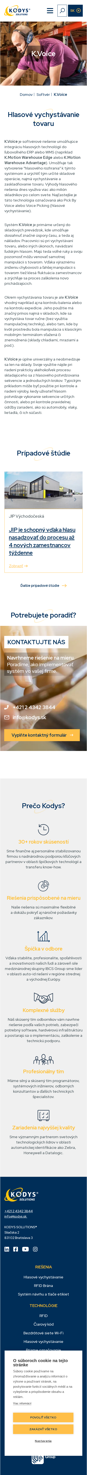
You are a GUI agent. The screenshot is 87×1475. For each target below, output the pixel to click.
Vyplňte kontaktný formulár (39, 735)
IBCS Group (44, 1458)
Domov (26, 94)
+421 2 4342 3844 (34, 707)
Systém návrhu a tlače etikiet (43, 1294)
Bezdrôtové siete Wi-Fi (43, 1332)
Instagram (35, 1249)
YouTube (25, 1249)
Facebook (15, 1249)
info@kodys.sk (29, 717)
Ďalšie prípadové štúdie (39, 585)
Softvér (43, 94)
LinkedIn (6, 1249)
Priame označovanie (43, 1350)
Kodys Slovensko (21, 1194)
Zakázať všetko (43, 1429)
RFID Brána (43, 1285)
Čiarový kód (44, 1324)
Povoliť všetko (43, 1417)
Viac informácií (22, 1403)
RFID (43, 1315)
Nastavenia (43, 1441)
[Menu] (50, 10)
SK (72, 11)
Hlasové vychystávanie (43, 1277)
